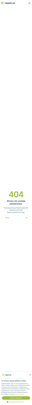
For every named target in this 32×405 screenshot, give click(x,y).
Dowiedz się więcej (19, 394)
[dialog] (16, 388)
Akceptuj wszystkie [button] (16, 398)
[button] (16, 402)
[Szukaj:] (16, 217)
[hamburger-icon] (29, 3)
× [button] (30, 375)
